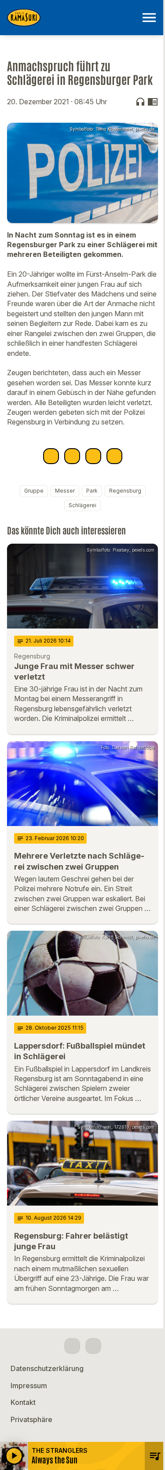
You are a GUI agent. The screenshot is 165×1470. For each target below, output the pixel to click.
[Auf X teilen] (72, 456)
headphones (140, 101)
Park (92, 490)
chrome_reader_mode (152, 101)
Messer (65, 490)
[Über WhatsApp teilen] (93, 456)
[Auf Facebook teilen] (51, 456)
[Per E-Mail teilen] (114, 456)
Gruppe (34, 490)
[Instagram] (93, 1346)
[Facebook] (72, 1346)
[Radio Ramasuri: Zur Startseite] (72, 17)
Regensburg (125, 490)
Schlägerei (82, 505)
